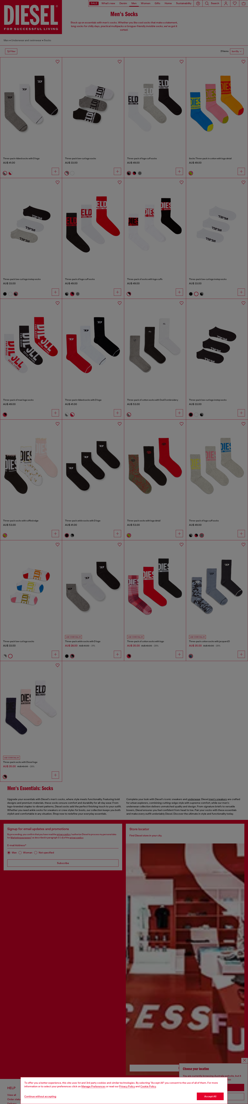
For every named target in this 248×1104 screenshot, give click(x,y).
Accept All (210, 1096)
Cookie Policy (148, 1086)
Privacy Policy (127, 1086)
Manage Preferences (93, 1086)
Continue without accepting (40, 1096)
